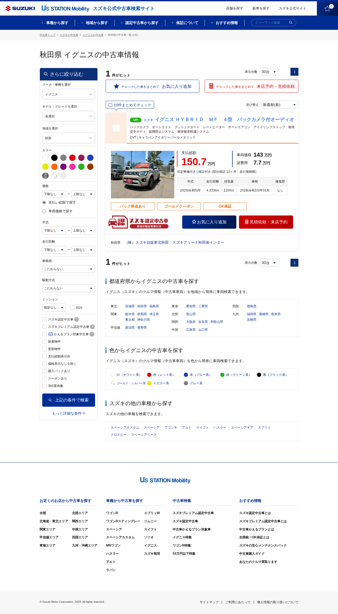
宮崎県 (251, 320)
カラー (47, 150)
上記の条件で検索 (72, 400)
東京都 (130, 320)
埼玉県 (154, 314)
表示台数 (251, 72)
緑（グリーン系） (239, 375)
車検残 (47, 260)
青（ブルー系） (201, 375)
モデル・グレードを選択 (59, 106)
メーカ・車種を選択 (56, 84)
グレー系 (196, 383)
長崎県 (264, 314)
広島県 (191, 330)
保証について (187, 23)
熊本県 (276, 314)
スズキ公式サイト (292, 8)
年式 (45, 222)
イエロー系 (161, 383)
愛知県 (191, 306)
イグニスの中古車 (93, 34)
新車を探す (261, 8)
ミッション (50, 299)
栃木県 (130, 314)
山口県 (203, 330)
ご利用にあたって (238, 602)
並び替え (252, 105)
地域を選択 (50, 128)
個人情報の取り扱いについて (277, 602)
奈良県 (203, 322)
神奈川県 (143, 320)
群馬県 (142, 314)
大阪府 (191, 322)
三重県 (203, 306)
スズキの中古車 (69, 34)
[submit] (290, 22)
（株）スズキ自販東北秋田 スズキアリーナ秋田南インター (174, 242)
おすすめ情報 (227, 23)
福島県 (154, 306)
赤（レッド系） (164, 375)
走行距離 (48, 241)
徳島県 (251, 306)
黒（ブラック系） (275, 375)
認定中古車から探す (142, 23)
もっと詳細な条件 (67, 413)
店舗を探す (234, 8)
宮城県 (130, 306)
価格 (45, 186)
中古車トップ (47, 34)
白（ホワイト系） (129, 375)
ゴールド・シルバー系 (131, 383)
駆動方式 (48, 280)
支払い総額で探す (62, 202)
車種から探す (57, 23)
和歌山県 (216, 322)
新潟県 (130, 327)
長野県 (142, 327)
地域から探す (97, 23)
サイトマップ (209, 602)
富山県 (191, 314)
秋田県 (142, 306)
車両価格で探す (61, 211)
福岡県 (251, 314)
